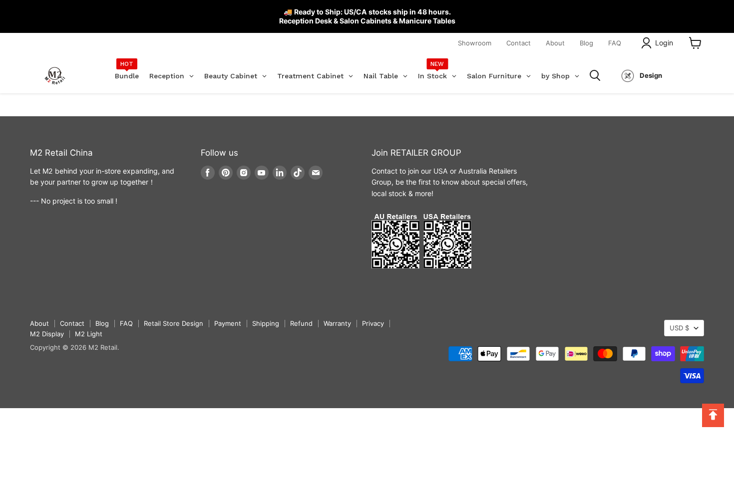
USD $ (679, 328)
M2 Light (88, 334)
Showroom (474, 43)
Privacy (373, 323)
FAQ (614, 43)
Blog (586, 43)
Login (664, 42)
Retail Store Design (173, 323)
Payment (227, 323)
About (555, 43)
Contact (518, 43)
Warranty (337, 323)
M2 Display (47, 334)
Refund (301, 323)
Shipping (265, 323)
